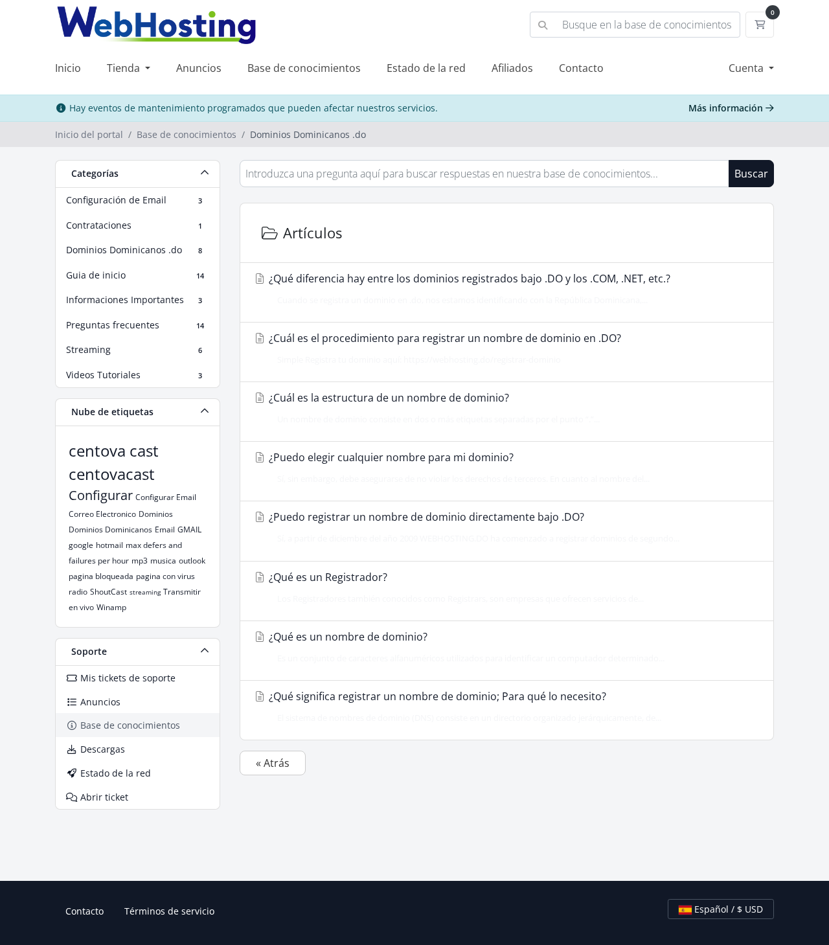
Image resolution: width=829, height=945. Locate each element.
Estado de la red (426, 68)
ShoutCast (108, 591)
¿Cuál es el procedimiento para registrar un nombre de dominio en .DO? (443, 348)
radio (78, 591)
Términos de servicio (169, 911)
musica (163, 560)
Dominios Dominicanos (110, 529)
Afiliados (512, 68)
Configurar (101, 495)
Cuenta (747, 68)
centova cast (114, 450)
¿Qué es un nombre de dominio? (465, 647)
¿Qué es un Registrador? (455, 587)
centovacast (112, 473)
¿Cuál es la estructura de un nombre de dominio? (433, 408)
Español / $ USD (727, 909)
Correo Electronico (102, 513)
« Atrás (273, 763)
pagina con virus (165, 576)
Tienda (124, 68)
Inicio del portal (89, 134)
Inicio (68, 68)
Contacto (581, 68)
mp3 (139, 560)
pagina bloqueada (101, 576)
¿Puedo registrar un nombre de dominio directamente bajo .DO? (472, 527)
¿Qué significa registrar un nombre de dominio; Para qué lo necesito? (463, 706)
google (81, 545)
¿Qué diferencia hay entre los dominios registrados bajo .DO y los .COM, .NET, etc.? (468, 288)
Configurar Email (165, 497)
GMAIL (189, 529)
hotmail (109, 545)
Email (165, 529)
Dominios (156, 513)
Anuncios (198, 68)
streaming (145, 592)
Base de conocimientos (304, 68)
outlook (192, 560)
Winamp (111, 607)
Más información (727, 108)
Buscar (751, 173)
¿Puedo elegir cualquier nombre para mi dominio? (458, 467)
